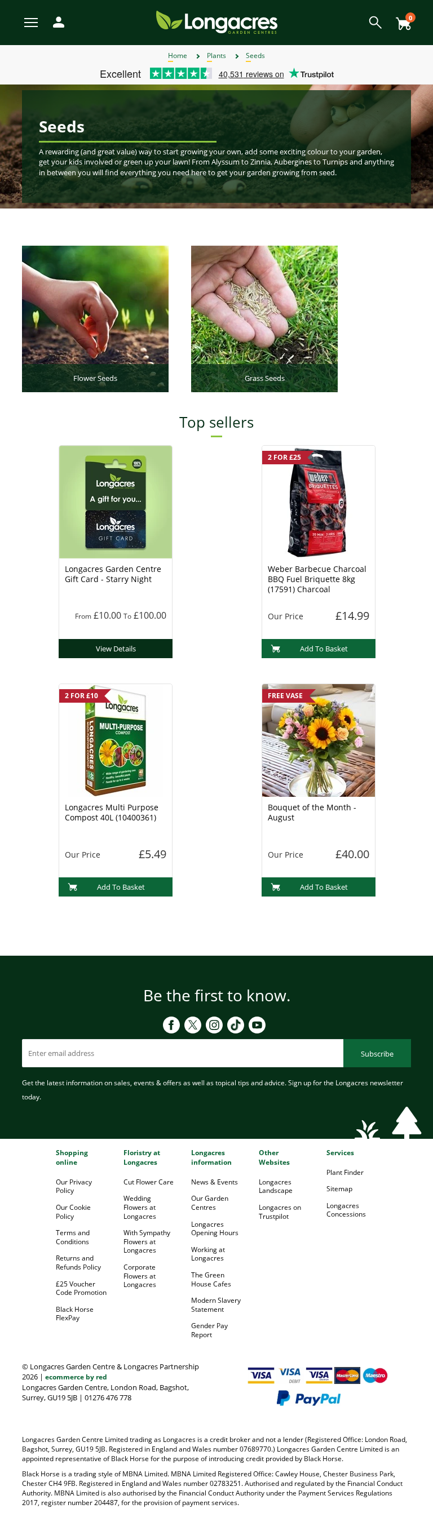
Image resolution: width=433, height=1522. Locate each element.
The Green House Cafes (211, 1279)
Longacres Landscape (276, 1186)
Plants (216, 55)
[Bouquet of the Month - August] (318, 740)
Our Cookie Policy (73, 1211)
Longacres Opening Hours (214, 1228)
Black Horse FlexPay (75, 1313)
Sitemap (339, 1188)
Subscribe (377, 1054)
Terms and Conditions (73, 1237)
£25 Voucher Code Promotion (81, 1288)
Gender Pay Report (209, 1330)
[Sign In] (55, 21)
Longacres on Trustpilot (280, 1211)
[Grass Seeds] (264, 318)
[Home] (216, 21)
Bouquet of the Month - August (312, 812)
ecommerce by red (76, 1377)
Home (177, 55)
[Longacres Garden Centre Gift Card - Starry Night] (115, 501)
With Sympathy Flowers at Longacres (146, 1241)
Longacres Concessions (346, 1210)
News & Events (214, 1182)
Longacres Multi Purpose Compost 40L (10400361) (111, 812)
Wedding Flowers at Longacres (139, 1207)
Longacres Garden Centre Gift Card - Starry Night (113, 573)
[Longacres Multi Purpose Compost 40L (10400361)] (115, 740)
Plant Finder (345, 1172)
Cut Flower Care (148, 1182)
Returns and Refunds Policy (78, 1262)
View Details (116, 649)
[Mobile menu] (32, 21)
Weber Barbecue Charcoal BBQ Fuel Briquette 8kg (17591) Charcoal (317, 578)
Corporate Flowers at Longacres (139, 1275)
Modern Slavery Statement (216, 1304)
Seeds (255, 55)
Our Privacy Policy (74, 1186)
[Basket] (400, 19)
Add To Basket (324, 649)
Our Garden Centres (209, 1202)
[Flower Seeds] (95, 318)
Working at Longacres (208, 1254)
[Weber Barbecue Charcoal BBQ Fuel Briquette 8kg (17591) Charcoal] (318, 501)
